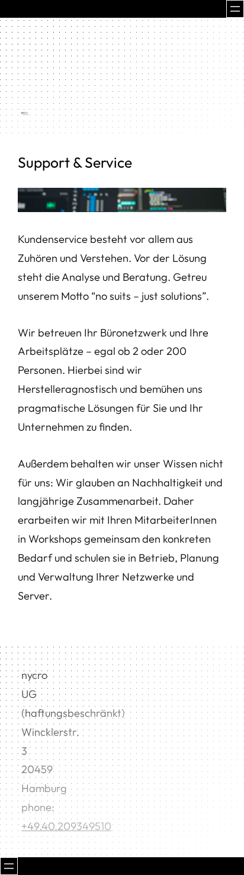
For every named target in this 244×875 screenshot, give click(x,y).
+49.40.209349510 (66, 826)
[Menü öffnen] (235, 9)
